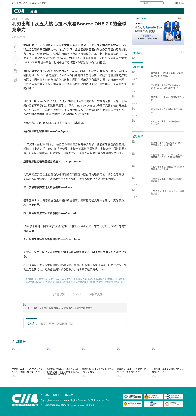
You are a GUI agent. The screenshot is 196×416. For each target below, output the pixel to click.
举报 (182, 2)
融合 (85, 62)
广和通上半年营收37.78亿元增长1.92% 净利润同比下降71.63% (27, 370)
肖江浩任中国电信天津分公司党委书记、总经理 (97, 370)
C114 (14, 3)
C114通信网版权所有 (50, 405)
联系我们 (57, 395)
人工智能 (50, 213)
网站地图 (69, 395)
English (32, 3)
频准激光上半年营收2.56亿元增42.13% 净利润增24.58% (131, 370)
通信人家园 (23, 3)
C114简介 (45, 395)
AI (74, 213)
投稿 (177, 2)
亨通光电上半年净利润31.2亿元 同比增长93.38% (168, 370)
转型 (124, 45)
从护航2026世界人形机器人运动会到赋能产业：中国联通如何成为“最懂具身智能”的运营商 (63, 372)
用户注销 (90, 405)
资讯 (33, 11)
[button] (179, 52)
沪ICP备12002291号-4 (98, 400)
